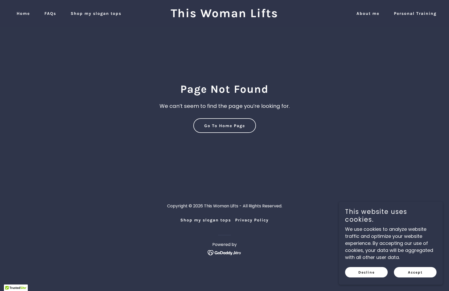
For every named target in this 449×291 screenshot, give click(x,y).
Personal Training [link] (415, 13)
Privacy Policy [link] (252, 220)
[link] (224, 15)
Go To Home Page (224, 125)
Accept (415, 272)
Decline (366, 272)
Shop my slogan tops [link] (96, 13)
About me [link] (367, 13)
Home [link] (23, 13)
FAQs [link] (50, 13)
